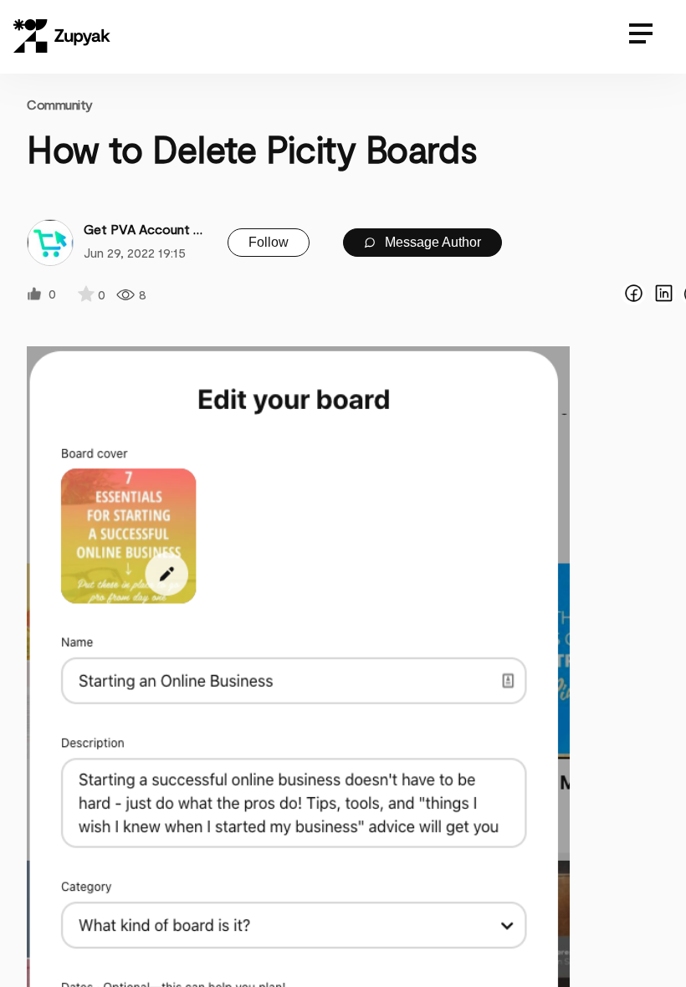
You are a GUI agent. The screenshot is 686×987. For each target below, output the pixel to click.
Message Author (431, 242)
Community (60, 104)
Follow (268, 242)
